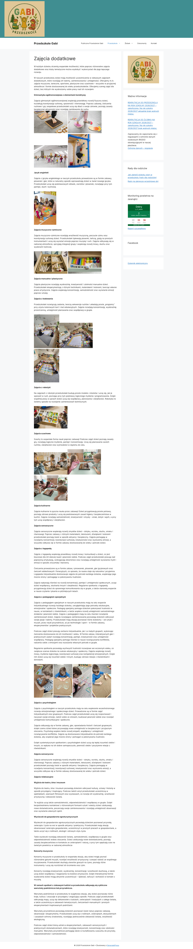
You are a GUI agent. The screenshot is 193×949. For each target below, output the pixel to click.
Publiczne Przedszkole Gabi (92, 43)
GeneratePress (113, 945)
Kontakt (154, 43)
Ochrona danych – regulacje (140, 148)
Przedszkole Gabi (46, 43)
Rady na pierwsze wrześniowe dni (143, 181)
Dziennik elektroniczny (138, 263)
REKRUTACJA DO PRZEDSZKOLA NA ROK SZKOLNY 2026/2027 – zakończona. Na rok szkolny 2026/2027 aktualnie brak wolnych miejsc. (143, 108)
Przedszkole (112, 43)
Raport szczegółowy (137, 228)
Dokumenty (141, 43)
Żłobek (127, 43)
